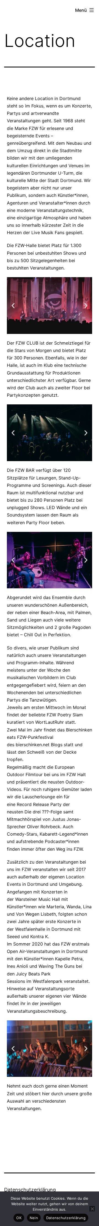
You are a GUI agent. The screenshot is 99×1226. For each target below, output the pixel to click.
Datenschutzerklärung (30, 1190)
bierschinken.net (33, 744)
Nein (34, 1218)
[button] (13, 305)
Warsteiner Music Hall (37, 899)
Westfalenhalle (30, 929)
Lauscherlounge (38, 796)
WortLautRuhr (49, 722)
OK (18, 1218)
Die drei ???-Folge (43, 812)
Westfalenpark (47, 981)
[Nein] (92, 1208)
